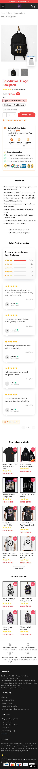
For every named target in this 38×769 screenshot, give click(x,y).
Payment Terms (6, 722)
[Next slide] (34, 43)
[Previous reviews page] (23, 427)
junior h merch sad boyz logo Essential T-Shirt (10, 555)
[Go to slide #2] (24, 72)
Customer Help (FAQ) (8, 731)
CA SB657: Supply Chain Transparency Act (15, 709)
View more (19, 568)
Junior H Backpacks (8, 17)
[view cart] (35, 6)
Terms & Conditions (7, 700)
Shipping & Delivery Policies (10, 719)
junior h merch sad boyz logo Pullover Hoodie (26, 555)
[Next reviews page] (33, 427)
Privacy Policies (6, 703)
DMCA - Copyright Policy (9, 706)
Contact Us (5, 728)
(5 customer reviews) (19, 90)
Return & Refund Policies (9, 725)
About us (4, 697)
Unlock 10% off (4, 759)
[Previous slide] (4, 43)
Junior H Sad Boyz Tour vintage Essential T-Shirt (27, 525)
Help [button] (34, 766)
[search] (31, 6)
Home (3, 13)
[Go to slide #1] (13, 72)
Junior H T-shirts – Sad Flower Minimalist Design (10, 466)
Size (4, 97)
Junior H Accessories (15, 13)
